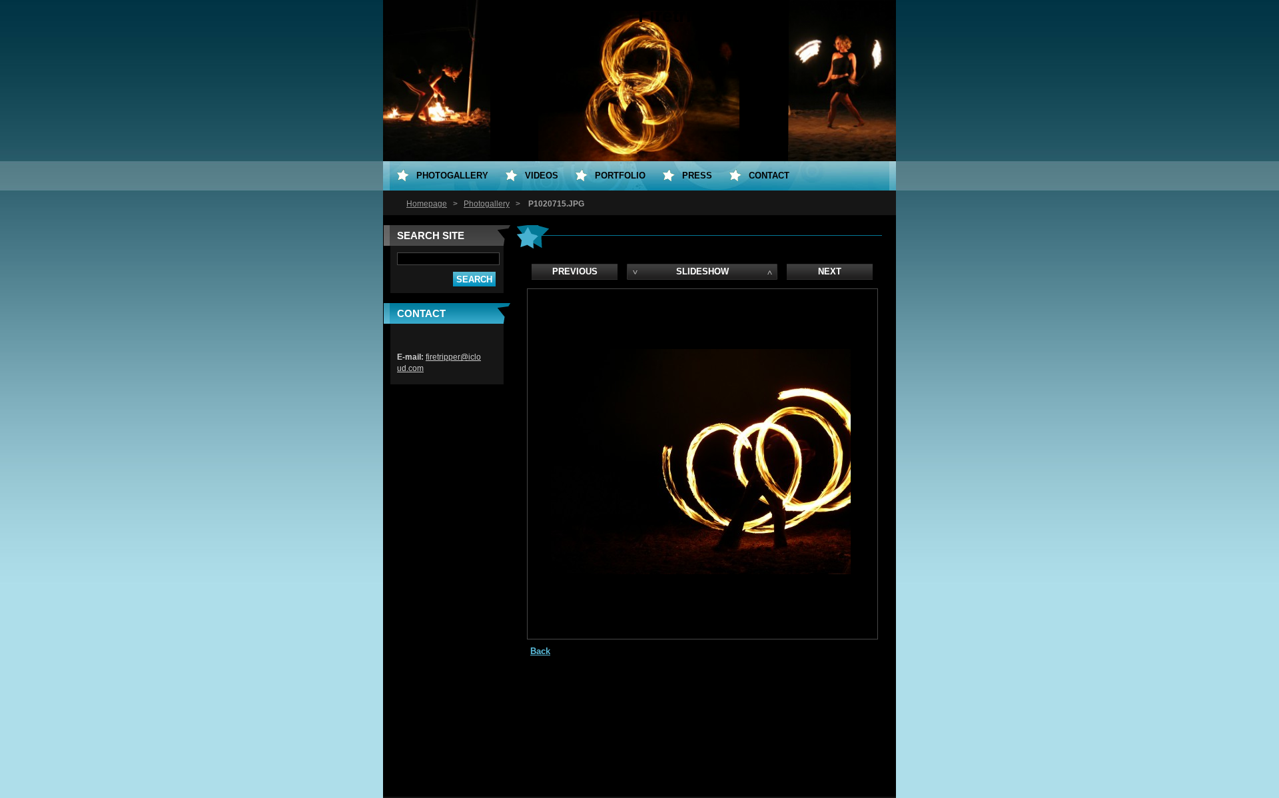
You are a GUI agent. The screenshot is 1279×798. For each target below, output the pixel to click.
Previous (575, 271)
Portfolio (620, 176)
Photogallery (487, 204)
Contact (769, 176)
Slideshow (702, 271)
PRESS (697, 176)
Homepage (426, 204)
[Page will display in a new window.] (701, 571)
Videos (541, 176)
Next (829, 271)
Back (540, 651)
